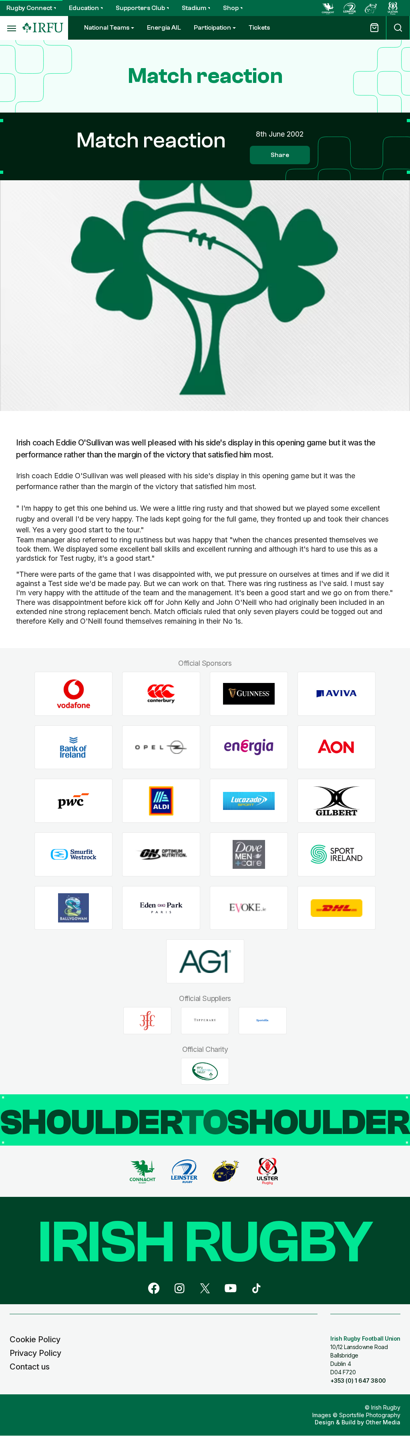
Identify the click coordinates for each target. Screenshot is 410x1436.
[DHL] (336, 907)
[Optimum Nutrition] (161, 854)
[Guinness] (249, 694)
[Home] (42, 28)
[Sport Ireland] (336, 854)
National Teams (106, 27)
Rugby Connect (29, 8)
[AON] (336, 747)
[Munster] (371, 8)
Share (280, 155)
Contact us (30, 1367)
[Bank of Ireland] (73, 747)
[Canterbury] (161, 694)
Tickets (259, 27)
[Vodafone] (73, 694)
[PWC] (73, 801)
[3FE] (147, 1020)
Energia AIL (164, 27)
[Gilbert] (336, 801)
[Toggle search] (398, 28)
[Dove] (249, 854)
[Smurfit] (73, 854)
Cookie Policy (35, 1339)
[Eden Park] (161, 907)
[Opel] (161, 747)
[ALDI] (161, 801)
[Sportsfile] (262, 1020)
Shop (231, 8)
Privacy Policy (35, 1353)
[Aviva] (336, 694)
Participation (212, 27)
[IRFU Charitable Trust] (205, 1071)
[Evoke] (249, 907)
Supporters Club (140, 8)
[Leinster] (349, 8)
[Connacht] (328, 8)
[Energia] (249, 747)
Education (84, 8)
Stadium (194, 8)
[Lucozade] (249, 801)
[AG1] (205, 961)
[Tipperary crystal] (205, 1020)
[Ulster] (393, 8)
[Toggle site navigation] (11, 28)
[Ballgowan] (73, 907)
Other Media (383, 1422)
